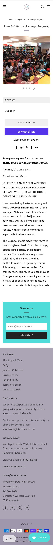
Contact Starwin (12, 389)
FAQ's (6, 365)
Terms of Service (12, 384)
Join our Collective (13, 370)
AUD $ (24, 524)
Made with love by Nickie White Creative (26, 538)
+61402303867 (11, 486)
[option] (26, 60)
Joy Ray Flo (30, 459)
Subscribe (25, 335)
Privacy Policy (10, 375)
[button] (23, 88)
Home (11, 19)
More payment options (26, 139)
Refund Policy (10, 380)
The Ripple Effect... (13, 360)
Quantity (10, 111)
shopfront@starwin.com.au (19, 481)
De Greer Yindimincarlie (24, 207)
